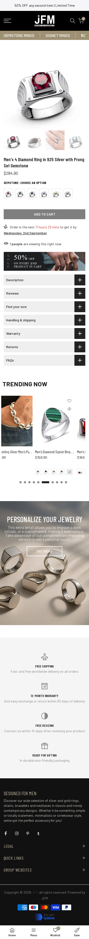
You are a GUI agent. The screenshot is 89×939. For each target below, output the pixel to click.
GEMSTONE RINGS (19, 35)
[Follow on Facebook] (6, 833)
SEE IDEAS (44, 551)
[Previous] (7, 35)
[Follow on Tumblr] (38, 833)
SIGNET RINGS (57, 35)
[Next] (81, 35)
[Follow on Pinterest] (27, 833)
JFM (45, 898)
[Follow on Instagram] (17, 833)
